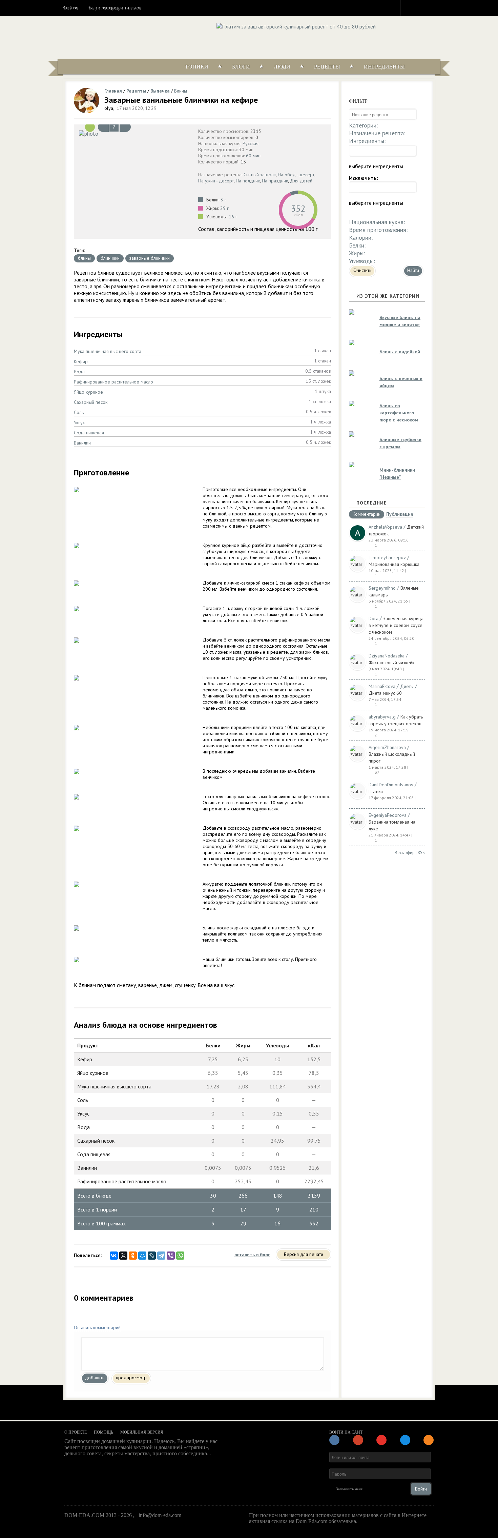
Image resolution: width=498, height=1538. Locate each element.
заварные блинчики (149, 258)
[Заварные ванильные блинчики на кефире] (134, 133)
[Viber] (171, 1255)
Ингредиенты (384, 67)
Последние (371, 503)
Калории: (361, 237)
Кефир (81, 361)
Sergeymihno (382, 588)
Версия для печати (303, 1254)
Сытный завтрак (260, 175)
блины (84, 258)
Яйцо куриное (88, 392)
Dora (373, 618)
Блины (180, 91)
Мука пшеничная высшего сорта (107, 351)
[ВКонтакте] (114, 1255)
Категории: (363, 125)
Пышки (376, 791)
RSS (421, 852)
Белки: (357, 245)
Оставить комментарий (97, 1327)
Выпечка (160, 91)
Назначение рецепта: (377, 133)
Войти (70, 8)
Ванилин (82, 443)
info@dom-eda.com (160, 1515)
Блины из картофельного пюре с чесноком (398, 412)
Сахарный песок (90, 402)
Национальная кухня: (377, 222)
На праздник (275, 181)
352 (298, 208)
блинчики (110, 258)
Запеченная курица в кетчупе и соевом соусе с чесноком (396, 625)
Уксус (79, 422)
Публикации (399, 514)
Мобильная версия (141, 1432)
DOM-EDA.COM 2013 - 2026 (98, 1515)
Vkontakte (434, 7)
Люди (282, 67)
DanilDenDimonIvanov (391, 785)
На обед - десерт (296, 175)
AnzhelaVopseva (385, 527)
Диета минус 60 (385, 693)
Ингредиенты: (367, 141)
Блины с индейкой (399, 352)
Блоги (241, 67)
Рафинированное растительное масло (113, 382)
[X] (123, 1255)
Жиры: (357, 253)
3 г (223, 200)
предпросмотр (131, 1378)
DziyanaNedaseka (386, 656)
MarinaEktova (382, 686)
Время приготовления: (378, 230)
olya (108, 108)
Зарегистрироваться (114, 8)
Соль (79, 412)
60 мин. (254, 156)
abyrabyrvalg (382, 717)
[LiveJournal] (152, 1255)
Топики (196, 67)
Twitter (422, 7)
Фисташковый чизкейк (391, 662)
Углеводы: (362, 261)
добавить (94, 1378)
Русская (250, 143)
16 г (233, 217)
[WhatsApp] (180, 1255)
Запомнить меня (349, 1489)
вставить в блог (252, 1254)
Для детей (301, 181)
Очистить (362, 270)
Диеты (407, 686)
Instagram (410, 7)
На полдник (248, 181)
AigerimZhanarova (387, 747)
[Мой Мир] (142, 1255)
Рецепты (327, 67)
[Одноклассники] (133, 1255)
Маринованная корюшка (394, 564)
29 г (224, 208)
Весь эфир (405, 852)
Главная (113, 91)
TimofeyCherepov (387, 557)
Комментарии (366, 514)
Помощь (103, 1432)
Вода (79, 372)
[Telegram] (161, 1255)
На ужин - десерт (216, 181)
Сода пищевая (89, 433)
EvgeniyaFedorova (388, 815)
